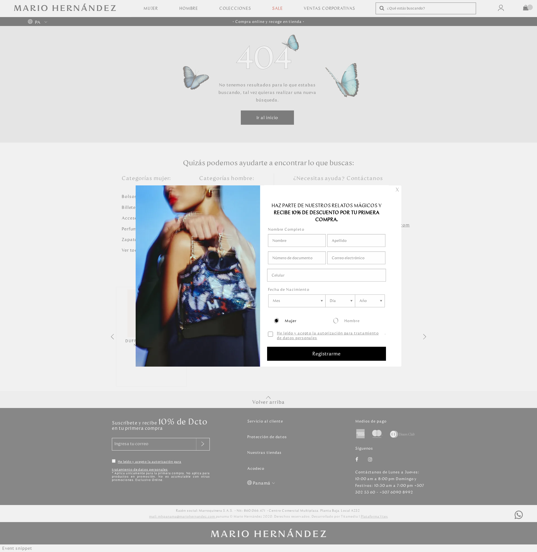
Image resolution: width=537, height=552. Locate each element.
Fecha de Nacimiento (288, 289)
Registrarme (326, 353)
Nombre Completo (286, 229)
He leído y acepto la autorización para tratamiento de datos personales (328, 336)
